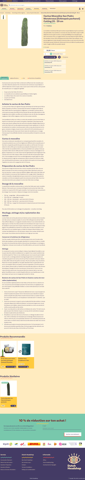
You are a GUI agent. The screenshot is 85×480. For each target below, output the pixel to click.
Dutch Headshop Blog (48, 462)
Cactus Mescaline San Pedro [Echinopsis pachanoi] (7, 400)
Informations (52, 8)
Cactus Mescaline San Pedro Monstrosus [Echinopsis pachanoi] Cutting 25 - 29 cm (60, 12)
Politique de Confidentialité (29, 469)
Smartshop (36, 8)
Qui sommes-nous (26, 462)
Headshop (28, 8)
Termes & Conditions (27, 467)
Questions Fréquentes (6, 464)
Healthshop (44, 8)
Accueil (2, 12)
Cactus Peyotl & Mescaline (33, 12)
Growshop (12, 8)
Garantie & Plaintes (5, 467)
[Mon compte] (79, 8)
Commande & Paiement (7, 460)
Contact (24, 464)
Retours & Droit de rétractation (8, 469)
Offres (45, 460)
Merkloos (49, 25)
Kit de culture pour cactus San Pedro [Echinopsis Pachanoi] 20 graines (8, 360)
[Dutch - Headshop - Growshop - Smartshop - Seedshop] (4, 4)
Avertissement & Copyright (50, 464)
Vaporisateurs (20, 8)
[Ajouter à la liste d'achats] (59, 57)
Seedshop (4, 8)
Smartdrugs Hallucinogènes (18, 12)
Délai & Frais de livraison (7, 462)
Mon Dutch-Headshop (27, 460)
